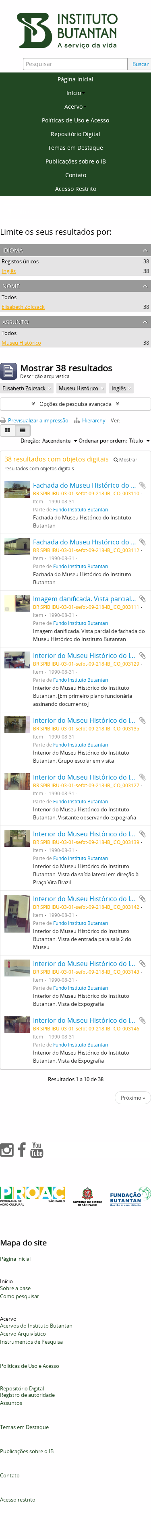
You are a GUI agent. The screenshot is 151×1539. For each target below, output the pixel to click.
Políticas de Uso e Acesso (75, 120)
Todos (9, 297)
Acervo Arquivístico (23, 1333)
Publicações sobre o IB (76, 161)
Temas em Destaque (75, 147)
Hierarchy (94, 420)
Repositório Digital (75, 134)
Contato (75, 175)
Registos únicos (20, 261)
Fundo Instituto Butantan (80, 509)
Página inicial (75, 79)
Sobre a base (15, 1288)
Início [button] (73, 93)
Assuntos (11, 1403)
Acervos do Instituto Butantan (36, 1325)
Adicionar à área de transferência (143, 485)
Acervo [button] (73, 106)
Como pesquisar (19, 1296)
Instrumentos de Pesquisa (31, 1341)
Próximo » (133, 1097)
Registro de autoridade (27, 1394)
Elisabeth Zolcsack (23, 306)
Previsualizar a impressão (37, 420)
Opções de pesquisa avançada (75, 404)
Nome (11, 285)
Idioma (12, 249)
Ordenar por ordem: (103, 440)
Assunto (15, 321)
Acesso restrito (17, 1499)
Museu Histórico (21, 342)
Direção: (30, 440)
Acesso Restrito (75, 188)
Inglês (9, 271)
